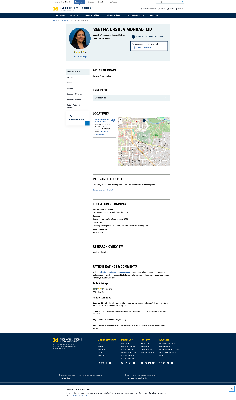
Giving (100, 352)
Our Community (164, 347)
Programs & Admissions (167, 344)
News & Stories (102, 355)
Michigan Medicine (107, 339)
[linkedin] (149, 363)
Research (91, 2)
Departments (113, 2)
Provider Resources (127, 358)
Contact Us (154, 15)
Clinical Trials (145, 344)
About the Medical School (167, 352)
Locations (70, 83)
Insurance (70, 88)
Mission (100, 347)
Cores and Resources (147, 352)
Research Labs (145, 347)
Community (101, 349)
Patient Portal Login (127, 355)
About (99, 344)
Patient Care (79, 2)
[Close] (232, 389)
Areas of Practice (73, 72)
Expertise (70, 77)
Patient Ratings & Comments (73, 106)
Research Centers (146, 349)
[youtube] (110, 363)
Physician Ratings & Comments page (115, 272)
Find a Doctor (60, 15)
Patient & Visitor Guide (128, 352)
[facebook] (99, 363)
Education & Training (74, 94)
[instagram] (102, 363)
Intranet (161, 355)
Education (101, 2)
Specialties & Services (128, 347)
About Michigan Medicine (63, 2)
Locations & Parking (127, 349)
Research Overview (74, 99)
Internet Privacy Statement (78, 395)
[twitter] (106, 363)
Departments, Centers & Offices (169, 349)
